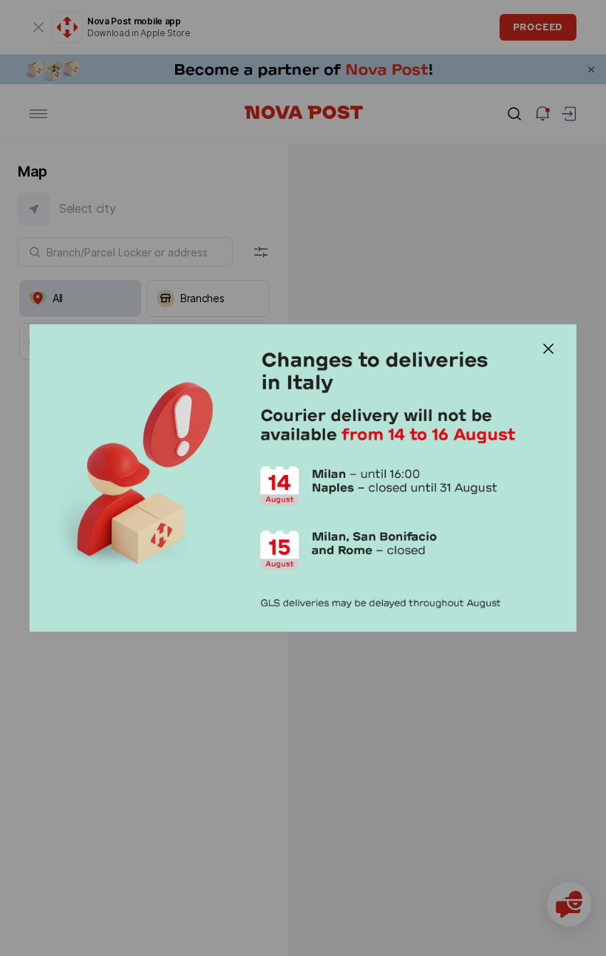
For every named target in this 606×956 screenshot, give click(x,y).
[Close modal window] (548, 349)
